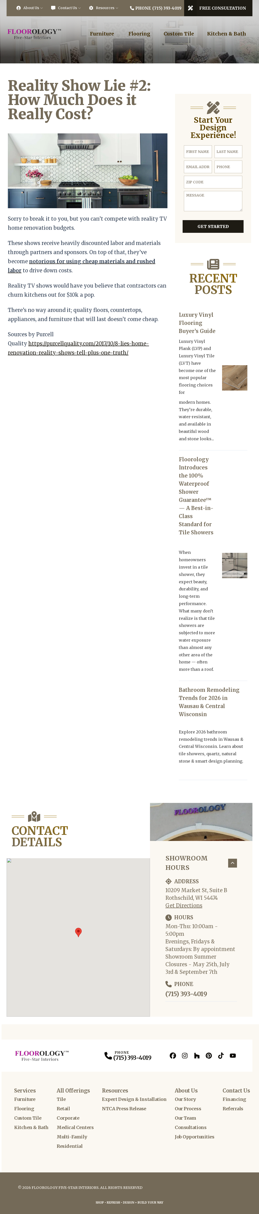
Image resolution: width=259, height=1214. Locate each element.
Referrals (233, 1109)
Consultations (190, 1127)
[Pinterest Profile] (208, 1055)
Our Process (188, 1109)
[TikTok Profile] (221, 1055)
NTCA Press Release (124, 1109)
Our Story (185, 1099)
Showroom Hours (186, 863)
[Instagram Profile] (184, 1055)
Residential (69, 1146)
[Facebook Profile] (172, 1055)
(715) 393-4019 (186, 994)
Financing (234, 1099)
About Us (31, 8)
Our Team (185, 1118)
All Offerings (73, 1090)
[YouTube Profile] (232, 1055)
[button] (78, 932)
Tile (61, 1099)
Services (25, 1090)
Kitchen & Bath (226, 34)
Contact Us (67, 8)
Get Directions (183, 905)
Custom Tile (179, 34)
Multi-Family (72, 1137)
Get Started (213, 226)
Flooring (139, 34)
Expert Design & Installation (134, 1099)
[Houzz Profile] (196, 1055)
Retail (63, 1109)
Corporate (68, 1118)
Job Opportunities (194, 1137)
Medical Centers (75, 1127)
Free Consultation (222, 8)
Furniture (102, 34)
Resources (105, 8)
